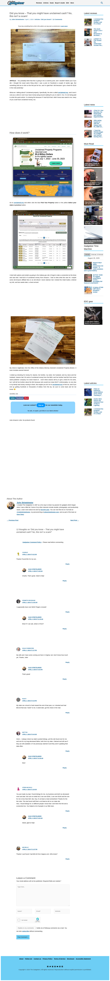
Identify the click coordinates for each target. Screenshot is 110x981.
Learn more (64, 26)
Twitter (12, 398)
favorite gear (45, 510)
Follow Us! (28, 959)
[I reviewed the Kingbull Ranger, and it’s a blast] (88, 22)
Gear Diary (20, 514)
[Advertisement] (43, 117)
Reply (67, 564)
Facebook (19, 398)
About (21, 959)
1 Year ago (87, 254)
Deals (52, 3)
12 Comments (57, 19)
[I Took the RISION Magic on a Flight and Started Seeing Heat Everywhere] (88, 134)
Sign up (40, 405)
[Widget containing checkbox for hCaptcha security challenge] (28, 920)
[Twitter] (50, 966)
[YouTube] (57, 966)
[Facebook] (47, 966)
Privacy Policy (47, 959)
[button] (101, 2)
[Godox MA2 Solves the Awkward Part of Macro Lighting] (88, 402)
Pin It (26, 398)
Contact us (37, 959)
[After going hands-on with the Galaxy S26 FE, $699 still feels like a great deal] (88, 124)
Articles (37, 19)
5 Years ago (93, 254)
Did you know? (46, 19)
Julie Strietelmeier (34, 569)
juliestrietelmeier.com (51, 512)
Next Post (74, 520)
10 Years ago (100, 254)
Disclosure (70, 959)
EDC (67, 3)
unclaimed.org (63, 92)
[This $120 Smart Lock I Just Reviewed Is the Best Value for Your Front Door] (88, 32)
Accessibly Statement (83, 959)
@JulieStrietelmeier (23, 512)
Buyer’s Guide (60, 3)
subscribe (25, 931)
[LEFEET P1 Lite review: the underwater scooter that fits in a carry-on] (88, 42)
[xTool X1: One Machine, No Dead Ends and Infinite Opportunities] (88, 114)
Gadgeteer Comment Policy (32, 542)
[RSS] (60, 966)
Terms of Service (59, 959)
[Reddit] (62, 966)
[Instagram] (52, 966)
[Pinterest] (55, 966)
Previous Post (12, 520)
